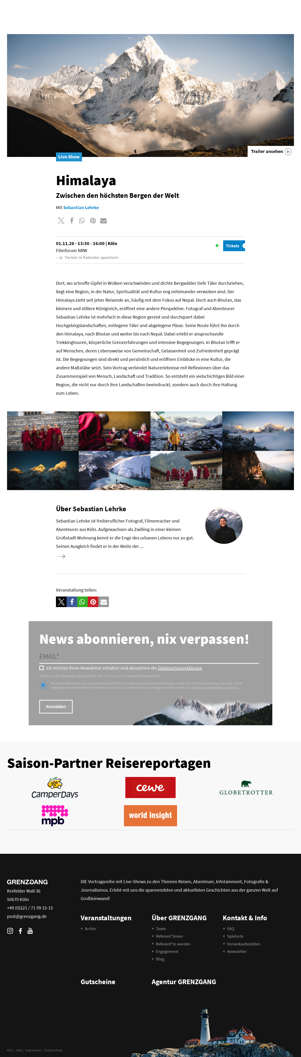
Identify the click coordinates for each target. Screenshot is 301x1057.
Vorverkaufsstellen (243, 944)
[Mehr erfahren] (76, 556)
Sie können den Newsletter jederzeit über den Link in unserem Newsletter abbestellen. (99, 676)
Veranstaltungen (106, 917)
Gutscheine (98, 981)
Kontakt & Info (245, 917)
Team (161, 928)
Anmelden (56, 706)
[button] (61, 220)
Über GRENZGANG (179, 917)
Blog (160, 959)
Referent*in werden (173, 944)
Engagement (167, 951)
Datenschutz (53, 1050)
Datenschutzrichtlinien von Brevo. (215, 687)
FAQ (9, 1050)
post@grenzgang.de (27, 916)
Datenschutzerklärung (180, 668)
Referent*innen (169, 936)
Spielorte (235, 936)
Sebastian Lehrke (99, 508)
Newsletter (237, 951)
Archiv (90, 928)
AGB (19, 1050)
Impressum (33, 1050)
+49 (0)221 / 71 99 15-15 (30, 908)
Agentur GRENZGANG (184, 981)
